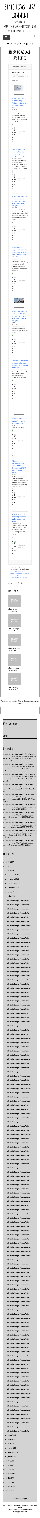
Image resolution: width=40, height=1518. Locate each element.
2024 (8, 870)
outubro (11, 883)
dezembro (11, 875)
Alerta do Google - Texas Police (19, 55)
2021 (7, 1469)
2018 (7, 1482)
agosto (10, 892)
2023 (8, 1461)
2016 (7, 1491)
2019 (7, 1478)
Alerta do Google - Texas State (14, 630)
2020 (8, 1474)
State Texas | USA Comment (20, 11)
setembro (11, 888)
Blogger (24, 1498)
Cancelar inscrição (20, 571)
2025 (8, 866)
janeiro (10, 1457)
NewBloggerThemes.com (20, 1511)
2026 (8, 862)
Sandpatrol (17, 1509)
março (10, 1448)
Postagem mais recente (9, 701)
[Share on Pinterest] (22, 583)
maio (9, 1439)
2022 (8, 1465)
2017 (7, 1487)
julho (9, 896)
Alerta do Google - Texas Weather (14, 610)
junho (10, 1435)
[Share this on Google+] (19, 583)
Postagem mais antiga (31, 701)
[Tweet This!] (16, 583)
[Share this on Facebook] (14, 583)
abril (9, 1444)
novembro (11, 879)
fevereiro (11, 1452)
